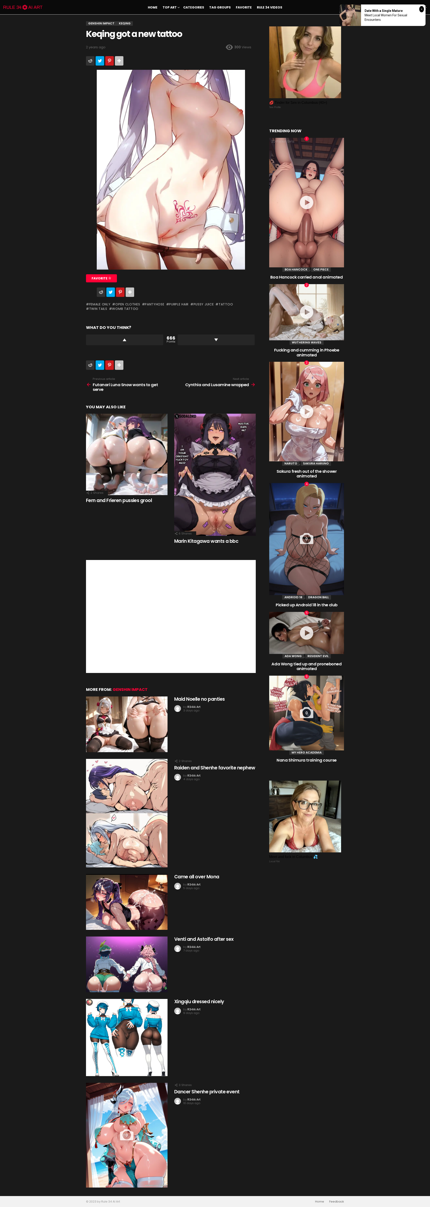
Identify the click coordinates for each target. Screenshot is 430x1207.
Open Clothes (127, 304)
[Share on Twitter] (100, 61)
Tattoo (226, 304)
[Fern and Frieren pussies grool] (127, 454)
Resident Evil (318, 656)
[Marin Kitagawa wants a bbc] (215, 475)
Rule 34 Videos (269, 7)
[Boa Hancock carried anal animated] (306, 202)
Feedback (336, 1201)
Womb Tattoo (125, 309)
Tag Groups (220, 7)
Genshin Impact (130, 689)
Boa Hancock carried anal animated (306, 277)
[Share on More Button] (119, 61)
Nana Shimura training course (306, 760)
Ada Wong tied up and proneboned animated (306, 666)
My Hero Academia (307, 752)
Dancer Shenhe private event (207, 1091)
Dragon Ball (318, 597)
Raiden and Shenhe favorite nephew (214, 767)
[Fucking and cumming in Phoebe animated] (306, 312)
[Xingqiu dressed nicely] (127, 1037)
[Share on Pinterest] (109, 61)
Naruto (290, 463)
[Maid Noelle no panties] (127, 724)
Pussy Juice (204, 304)
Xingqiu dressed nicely (199, 1001)
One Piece (321, 269)
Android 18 (293, 597)
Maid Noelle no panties (199, 699)
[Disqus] (171, 616)
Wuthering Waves (306, 342)
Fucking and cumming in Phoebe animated (306, 352)
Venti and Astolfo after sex (204, 939)
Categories (193, 7)
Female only (99, 304)
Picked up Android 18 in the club (307, 605)
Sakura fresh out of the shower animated (307, 473)
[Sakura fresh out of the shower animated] (306, 411)
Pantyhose (154, 304)
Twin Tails (98, 309)
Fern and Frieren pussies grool (119, 500)
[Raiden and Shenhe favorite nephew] (127, 813)
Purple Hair (179, 304)
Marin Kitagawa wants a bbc (206, 541)
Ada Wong (293, 656)
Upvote (124, 339)
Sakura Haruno (316, 463)
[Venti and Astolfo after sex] (127, 964)
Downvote (216, 339)
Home (152, 7)
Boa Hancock (296, 269)
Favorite (244, 7)
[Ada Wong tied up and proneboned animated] (306, 633)
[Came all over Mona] (127, 902)
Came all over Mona (196, 876)
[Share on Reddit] (90, 61)
